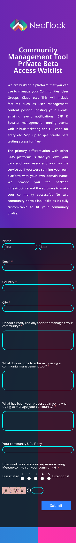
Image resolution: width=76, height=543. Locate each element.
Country (8, 282)
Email (6, 261)
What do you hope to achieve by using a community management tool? (31, 364)
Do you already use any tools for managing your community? (37, 324)
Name (6, 241)
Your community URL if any (22, 444)
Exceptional (60, 476)
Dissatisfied (10, 476)
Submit (56, 505)
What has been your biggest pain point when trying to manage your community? (35, 405)
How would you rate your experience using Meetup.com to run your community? (33, 466)
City (5, 302)
